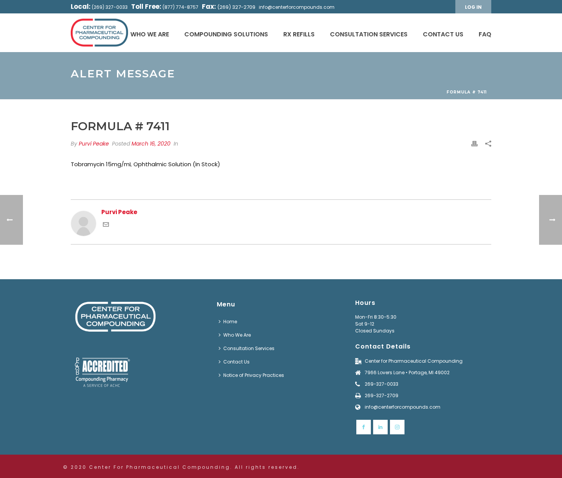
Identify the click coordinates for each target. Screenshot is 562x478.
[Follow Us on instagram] (397, 427)
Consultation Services (369, 34)
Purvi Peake (94, 143)
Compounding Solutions (226, 34)
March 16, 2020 (151, 143)
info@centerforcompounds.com (297, 7)
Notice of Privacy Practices (253, 375)
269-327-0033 (381, 384)
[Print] (474, 144)
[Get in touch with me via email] (106, 225)
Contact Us (443, 34)
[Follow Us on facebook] (363, 427)
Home (230, 321)
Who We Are (149, 34)
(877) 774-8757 (180, 7)
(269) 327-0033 (110, 7)
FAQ (485, 34)
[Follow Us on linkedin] (380, 427)
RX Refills (299, 34)
